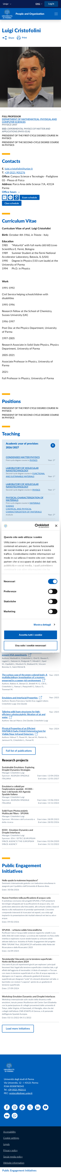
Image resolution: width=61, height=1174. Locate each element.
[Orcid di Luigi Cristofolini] (10, 197)
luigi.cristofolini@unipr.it (19, 168)
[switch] (52, 591)
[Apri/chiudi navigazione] (56, 14)
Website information (13, 1163)
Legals (6, 1144)
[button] (7, 4)
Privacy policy (10, 1150)
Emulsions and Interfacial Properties (20, 698)
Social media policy (13, 1157)
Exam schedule (29, 198)
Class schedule (12, 203)
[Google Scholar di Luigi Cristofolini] (16, 197)
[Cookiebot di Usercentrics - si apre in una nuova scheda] (36, 526)
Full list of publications (19, 751)
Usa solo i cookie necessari (30, 645)
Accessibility (9, 1132)
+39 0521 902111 (17, 1090)
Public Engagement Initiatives (19, 1170)
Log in (51, 4)
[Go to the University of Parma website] (7, 13)
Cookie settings (11, 1138)
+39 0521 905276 (15, 172)
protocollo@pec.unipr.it (20, 1093)
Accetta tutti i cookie (30, 634)
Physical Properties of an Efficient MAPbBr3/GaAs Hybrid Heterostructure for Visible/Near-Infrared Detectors (24, 731)
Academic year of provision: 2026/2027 (22, 445)
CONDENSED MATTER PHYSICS (23, 457)
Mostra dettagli (42, 624)
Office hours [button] (9, 192)
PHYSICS (33, 460)
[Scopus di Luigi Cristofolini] (4, 197)
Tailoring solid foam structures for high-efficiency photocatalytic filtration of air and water (23, 715)
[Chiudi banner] (56, 526)
